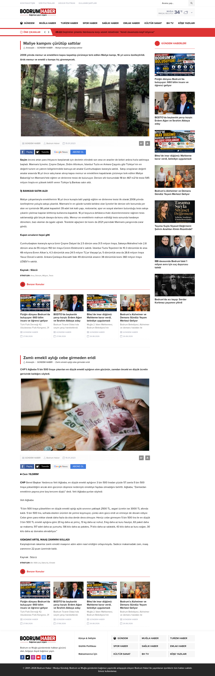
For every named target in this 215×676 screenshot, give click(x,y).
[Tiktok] (49, 657)
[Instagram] (33, 657)
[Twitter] (27, 657)
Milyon (45, 275)
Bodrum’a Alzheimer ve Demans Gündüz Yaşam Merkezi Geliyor (133, 317)
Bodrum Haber (52, 143)
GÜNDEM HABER (45, 48)
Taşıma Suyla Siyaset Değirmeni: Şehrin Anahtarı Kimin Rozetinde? (173, 227)
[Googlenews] (44, 657)
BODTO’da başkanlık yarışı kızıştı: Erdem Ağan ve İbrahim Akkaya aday (68, 317)
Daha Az (45, 563)
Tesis (51, 275)
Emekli (52, 563)
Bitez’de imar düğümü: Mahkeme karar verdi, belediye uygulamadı (99, 317)
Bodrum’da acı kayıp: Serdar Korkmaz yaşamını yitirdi (171, 301)
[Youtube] (38, 657)
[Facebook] (22, 657)
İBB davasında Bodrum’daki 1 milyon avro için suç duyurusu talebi (171, 264)
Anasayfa (30, 48)
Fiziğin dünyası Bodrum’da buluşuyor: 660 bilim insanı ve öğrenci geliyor (97, 32)
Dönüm (38, 275)
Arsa (32, 275)
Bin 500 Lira (36, 563)
